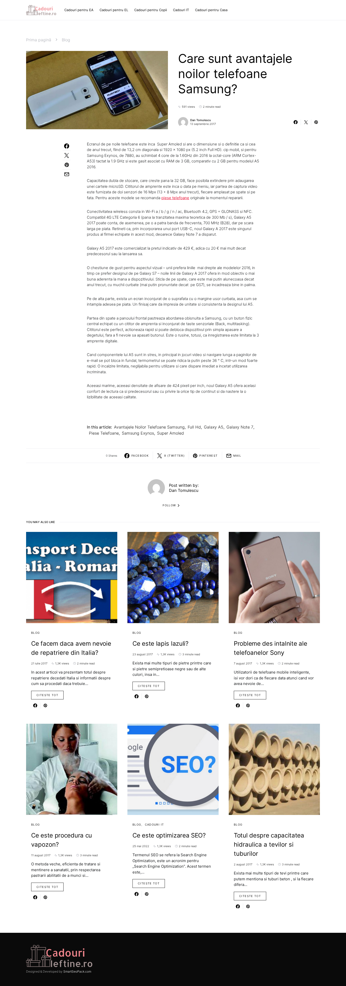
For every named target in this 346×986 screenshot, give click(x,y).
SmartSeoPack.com (77, 971)
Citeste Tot (47, 695)
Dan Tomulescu (200, 120)
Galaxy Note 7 (239, 427)
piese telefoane (104, 433)
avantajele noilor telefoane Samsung (149, 427)
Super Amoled (170, 433)
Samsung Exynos (138, 433)
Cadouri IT (154, 824)
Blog (66, 39)
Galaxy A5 (213, 427)
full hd (194, 427)
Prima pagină (38, 39)
